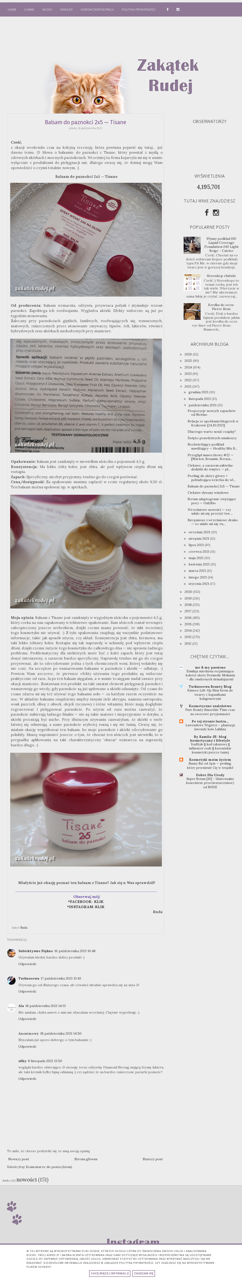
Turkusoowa (28, 978)
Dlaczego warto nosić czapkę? (212, 431)
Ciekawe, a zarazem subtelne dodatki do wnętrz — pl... (210, 467)
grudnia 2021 (199, 392)
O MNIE (29, 9)
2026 (189, 354)
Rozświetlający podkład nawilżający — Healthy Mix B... (212, 446)
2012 (188, 643)
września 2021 (200, 532)
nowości (27, 1179)
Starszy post (153, 1159)
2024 (189, 367)
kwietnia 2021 (200, 564)
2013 (188, 637)
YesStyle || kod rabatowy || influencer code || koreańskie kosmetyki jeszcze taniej (210, 748)
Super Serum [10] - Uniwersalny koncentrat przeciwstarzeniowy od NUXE (210, 783)
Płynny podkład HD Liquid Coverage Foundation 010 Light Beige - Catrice (221, 244)
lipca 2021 (197, 545)
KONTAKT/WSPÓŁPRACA (97, 9)
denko (6, 1180)
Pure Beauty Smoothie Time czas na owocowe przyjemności (210, 712)
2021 (188, 386)
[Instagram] (216, 212)
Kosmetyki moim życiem (210, 759)
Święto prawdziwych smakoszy (212, 438)
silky (22, 1061)
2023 (189, 374)
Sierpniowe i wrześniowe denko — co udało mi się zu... (213, 522)
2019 (189, 598)
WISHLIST (66, 9)
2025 (189, 361)
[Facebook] (207, 212)
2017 (188, 611)
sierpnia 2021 (199, 538)
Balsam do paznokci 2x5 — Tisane (214, 486)
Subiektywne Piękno (35, 951)
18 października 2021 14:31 (45, 1006)
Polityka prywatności (139, 9)
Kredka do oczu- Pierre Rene (221, 307)
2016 (189, 618)
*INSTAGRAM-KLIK (87, 907)
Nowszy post (18, 1159)
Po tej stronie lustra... (210, 721)
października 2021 (203, 405)
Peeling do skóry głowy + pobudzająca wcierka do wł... (211, 478)
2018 (189, 605)
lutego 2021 (198, 577)
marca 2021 (198, 571)
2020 (189, 592)
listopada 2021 (200, 399)
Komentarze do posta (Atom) (49, 1167)
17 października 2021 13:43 (61, 978)
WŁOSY (47, 9)
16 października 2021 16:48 (74, 951)
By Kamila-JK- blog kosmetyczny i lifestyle (210, 739)
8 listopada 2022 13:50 (45, 1061)
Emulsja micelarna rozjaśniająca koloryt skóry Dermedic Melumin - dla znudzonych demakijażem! (210, 675)
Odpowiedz (27, 964)
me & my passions (210, 667)
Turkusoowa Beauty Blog (210, 686)
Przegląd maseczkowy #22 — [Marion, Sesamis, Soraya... (210, 457)
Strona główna (85, 1159)
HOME (12, 9)
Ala (21, 1006)
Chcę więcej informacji (110, 1273)
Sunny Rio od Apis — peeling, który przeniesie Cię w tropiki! (210, 766)
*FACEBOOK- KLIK (86, 901)
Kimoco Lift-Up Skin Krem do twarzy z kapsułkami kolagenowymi (210, 694)
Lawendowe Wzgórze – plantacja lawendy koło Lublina (210, 727)
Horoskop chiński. (221, 276)
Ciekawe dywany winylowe (208, 492)
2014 (189, 630)
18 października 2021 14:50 (61, 1033)
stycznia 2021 (199, 584)
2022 (189, 380)
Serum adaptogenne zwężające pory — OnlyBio (212, 501)
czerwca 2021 (199, 551)
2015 (189, 624)
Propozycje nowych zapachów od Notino (212, 413)
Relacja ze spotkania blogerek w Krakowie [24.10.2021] (213, 423)
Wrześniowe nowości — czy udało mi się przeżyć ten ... (210, 512)
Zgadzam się (143, 1273)
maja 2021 (196, 558)
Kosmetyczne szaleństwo (210, 706)
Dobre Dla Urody (210, 775)
